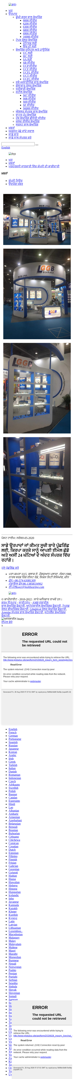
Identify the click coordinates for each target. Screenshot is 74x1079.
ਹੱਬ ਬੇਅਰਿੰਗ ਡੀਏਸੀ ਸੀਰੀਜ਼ (30, 118)
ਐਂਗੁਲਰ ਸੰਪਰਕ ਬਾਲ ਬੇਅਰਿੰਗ (31, 111)
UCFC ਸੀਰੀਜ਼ (31, 79)
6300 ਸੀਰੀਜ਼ (30, 26)
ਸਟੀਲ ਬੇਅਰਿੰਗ (24, 92)
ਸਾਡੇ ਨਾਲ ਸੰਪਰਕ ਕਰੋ (20, 137)
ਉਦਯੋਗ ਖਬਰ (16, 183)
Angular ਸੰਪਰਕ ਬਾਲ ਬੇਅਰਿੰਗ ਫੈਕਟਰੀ (22, 612)
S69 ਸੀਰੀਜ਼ (29, 101)
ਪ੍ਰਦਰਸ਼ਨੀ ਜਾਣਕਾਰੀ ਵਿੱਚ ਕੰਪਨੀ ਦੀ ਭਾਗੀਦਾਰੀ (34, 166)
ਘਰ (11, 10)
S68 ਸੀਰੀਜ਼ (29, 98)
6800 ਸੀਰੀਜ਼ (30, 30)
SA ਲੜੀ (27, 59)
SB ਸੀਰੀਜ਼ (29, 62)
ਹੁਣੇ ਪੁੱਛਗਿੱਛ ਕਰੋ (10, 567)
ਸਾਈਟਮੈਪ (24, 602)
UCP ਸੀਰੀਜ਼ (30, 65)
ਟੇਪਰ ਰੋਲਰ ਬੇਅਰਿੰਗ (26, 39)
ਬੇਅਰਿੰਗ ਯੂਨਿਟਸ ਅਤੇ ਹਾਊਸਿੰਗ (33, 49)
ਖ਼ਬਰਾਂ (12, 127)
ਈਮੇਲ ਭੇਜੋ (6, 622)
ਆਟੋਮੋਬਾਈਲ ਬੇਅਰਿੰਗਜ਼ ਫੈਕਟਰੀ (43, 605)
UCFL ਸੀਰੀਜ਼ (30, 72)
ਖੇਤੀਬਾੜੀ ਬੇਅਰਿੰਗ (25, 88)
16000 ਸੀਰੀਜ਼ (30, 36)
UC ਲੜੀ (28, 52)
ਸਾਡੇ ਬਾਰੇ (13, 134)
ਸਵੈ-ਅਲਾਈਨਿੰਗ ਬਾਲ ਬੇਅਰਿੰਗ (32, 82)
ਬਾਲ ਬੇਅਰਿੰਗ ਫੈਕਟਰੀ (13, 605)
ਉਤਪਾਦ (13, 13)
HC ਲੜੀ (28, 56)
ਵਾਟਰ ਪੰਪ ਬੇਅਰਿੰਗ (26, 114)
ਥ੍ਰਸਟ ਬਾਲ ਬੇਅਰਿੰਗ (27, 124)
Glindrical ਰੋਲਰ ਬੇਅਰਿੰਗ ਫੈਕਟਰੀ (48, 609)
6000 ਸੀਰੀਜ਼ (30, 20)
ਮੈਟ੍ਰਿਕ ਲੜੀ (30, 43)
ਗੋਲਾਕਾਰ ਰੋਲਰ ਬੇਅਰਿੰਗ (28, 85)
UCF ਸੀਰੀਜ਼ (30, 69)
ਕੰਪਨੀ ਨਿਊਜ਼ (15, 180)
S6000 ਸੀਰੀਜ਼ (30, 108)
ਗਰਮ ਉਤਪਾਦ (9, 602)
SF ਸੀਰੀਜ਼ (28, 105)
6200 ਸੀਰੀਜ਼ (30, 23)
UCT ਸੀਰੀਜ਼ (30, 75)
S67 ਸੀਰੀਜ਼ (29, 95)
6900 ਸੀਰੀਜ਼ (30, 33)
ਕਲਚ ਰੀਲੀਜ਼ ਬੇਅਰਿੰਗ (28, 121)
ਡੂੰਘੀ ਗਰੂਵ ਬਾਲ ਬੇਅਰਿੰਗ (29, 17)
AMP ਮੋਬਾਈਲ (40, 602)
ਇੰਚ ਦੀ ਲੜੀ (29, 46)
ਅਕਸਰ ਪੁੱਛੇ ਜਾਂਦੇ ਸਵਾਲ (21, 131)
